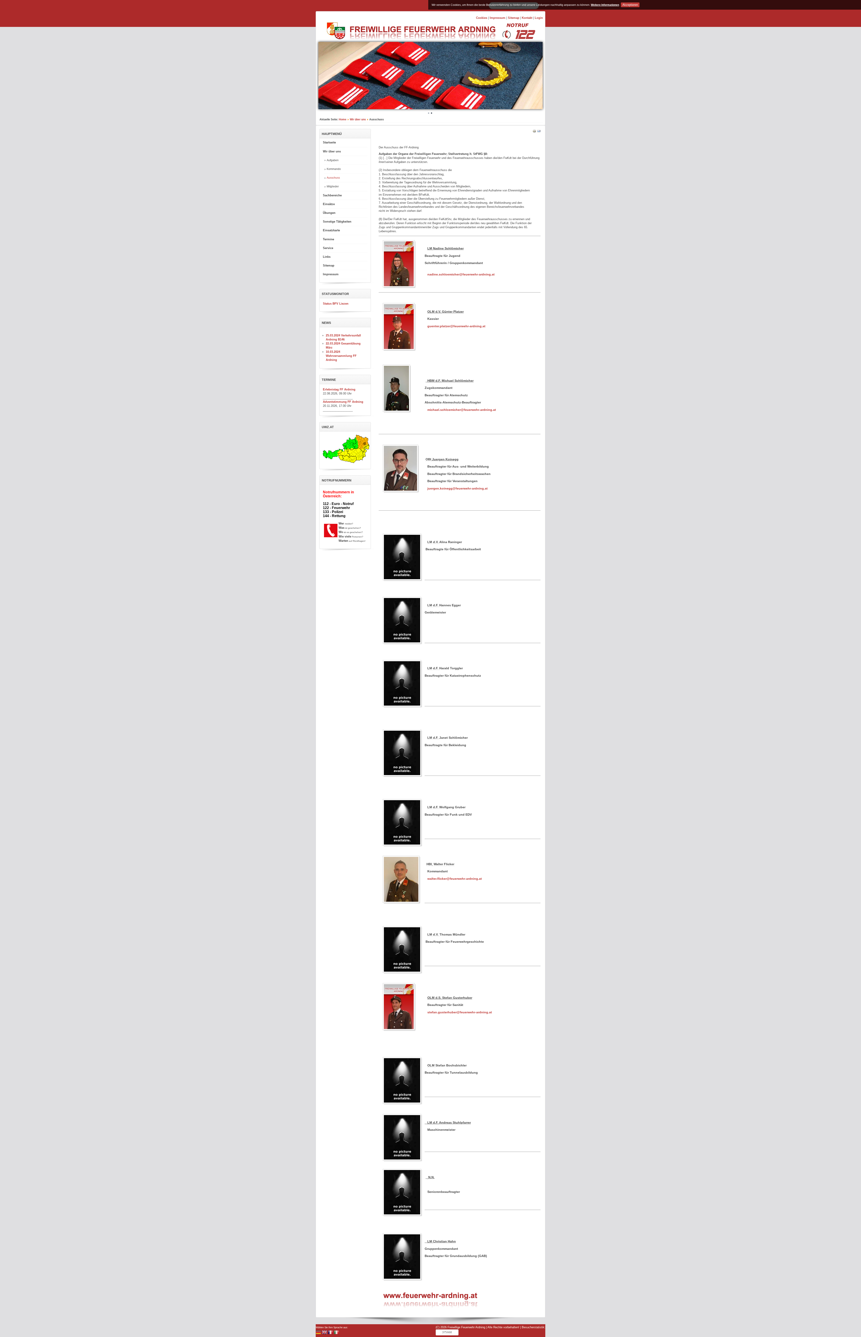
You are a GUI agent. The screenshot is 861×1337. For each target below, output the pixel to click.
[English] (324, 1333)
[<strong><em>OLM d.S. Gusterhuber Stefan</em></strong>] (400, 1006)
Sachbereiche (332, 195)
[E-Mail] (539, 132)
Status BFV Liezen (335, 303)
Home (342, 119)
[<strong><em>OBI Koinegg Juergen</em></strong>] (401, 468)
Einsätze (329, 204)
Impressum (497, 18)
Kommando (334, 168)
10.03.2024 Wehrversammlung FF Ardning (341, 356)
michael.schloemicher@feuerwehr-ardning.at (461, 410)
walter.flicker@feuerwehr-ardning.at (454, 878)
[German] (318, 1333)
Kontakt (527, 18)
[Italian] (336, 1333)
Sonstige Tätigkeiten (337, 221)
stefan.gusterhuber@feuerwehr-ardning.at (459, 1012)
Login (539, 18)
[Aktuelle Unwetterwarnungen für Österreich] (346, 462)
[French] (330, 1333)
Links (326, 256)
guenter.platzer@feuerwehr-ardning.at (456, 326)
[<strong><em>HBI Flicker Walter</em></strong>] (402, 879)
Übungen (329, 213)
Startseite (329, 142)
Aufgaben (333, 160)
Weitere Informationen (605, 5)
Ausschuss (333, 177)
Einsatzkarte (331, 230)
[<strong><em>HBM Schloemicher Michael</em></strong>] (397, 388)
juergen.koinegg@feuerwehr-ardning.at (457, 488)
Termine (328, 239)
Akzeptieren (630, 5)
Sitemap (513, 18)
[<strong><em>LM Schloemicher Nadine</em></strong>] (400, 263)
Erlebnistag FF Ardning (339, 389)
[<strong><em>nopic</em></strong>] (403, 557)
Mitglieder (333, 186)
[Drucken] (534, 132)
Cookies (481, 18)
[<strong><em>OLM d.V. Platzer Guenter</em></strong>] (400, 326)
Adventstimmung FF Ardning (343, 401)
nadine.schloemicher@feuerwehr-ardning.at (461, 274)
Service (328, 248)
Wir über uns (358, 119)
